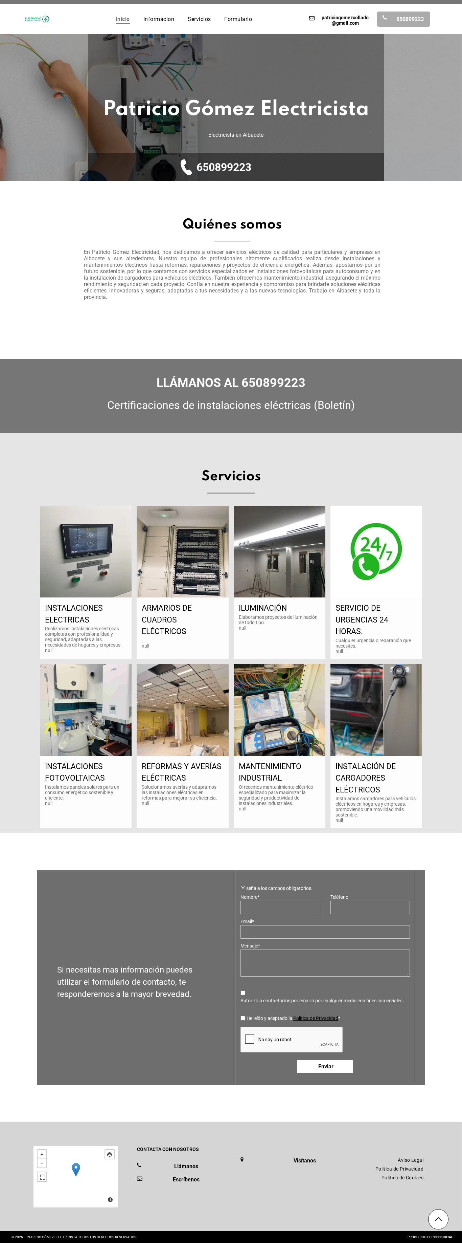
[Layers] (109, 1154)
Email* (247, 921)
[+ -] (75, 1176)
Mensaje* (250, 945)
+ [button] (42, 1154)
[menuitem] (123, 19)
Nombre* (249, 897)
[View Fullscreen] (42, 1176)
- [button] (42, 1163)
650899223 (224, 167)
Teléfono (339, 897)
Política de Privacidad (315, 1018)
